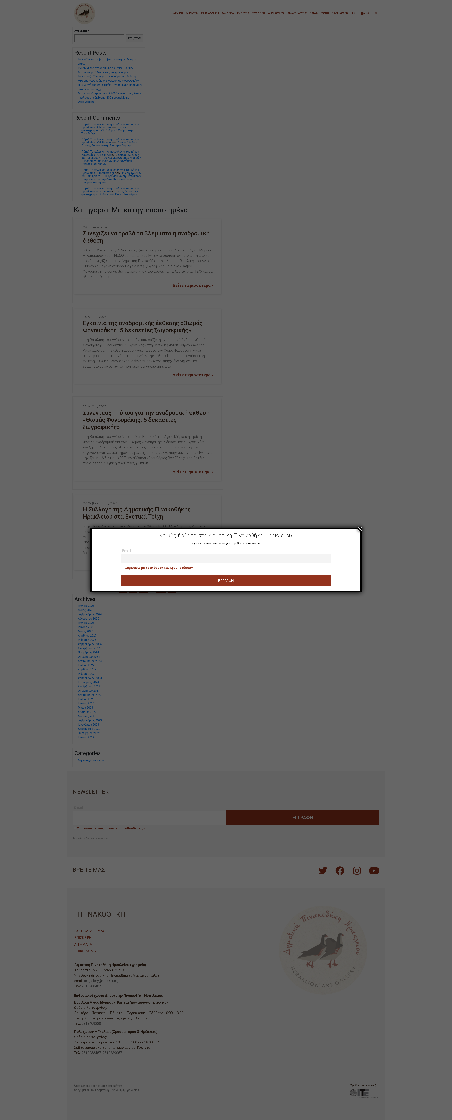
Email (126, 551)
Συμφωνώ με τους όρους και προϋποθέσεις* (159, 568)
